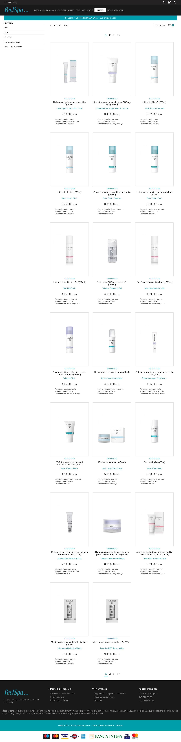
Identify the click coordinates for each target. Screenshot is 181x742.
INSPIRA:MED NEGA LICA (44, 10)
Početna (69, 18)
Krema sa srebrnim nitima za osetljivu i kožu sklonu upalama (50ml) (154, 553)
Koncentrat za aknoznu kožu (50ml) (112, 372)
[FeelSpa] (16, 10)
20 (65, 26)
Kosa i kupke (87, 10)
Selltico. (119, 725)
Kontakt (8, 2)
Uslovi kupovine (57, 697)
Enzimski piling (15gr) (154, 462)
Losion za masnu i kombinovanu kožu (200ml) (154, 193)
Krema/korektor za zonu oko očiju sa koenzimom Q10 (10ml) (69, 553)
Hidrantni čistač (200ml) (154, 102)
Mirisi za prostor (115, 10)
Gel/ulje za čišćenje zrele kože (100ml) (112, 283)
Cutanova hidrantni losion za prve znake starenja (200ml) (69, 373)
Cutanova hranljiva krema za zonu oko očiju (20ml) (154, 373)
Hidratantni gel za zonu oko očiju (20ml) (69, 103)
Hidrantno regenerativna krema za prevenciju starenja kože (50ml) (112, 553)
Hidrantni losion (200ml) (69, 192)
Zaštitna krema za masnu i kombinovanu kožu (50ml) (69, 463)
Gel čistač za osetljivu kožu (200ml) (154, 282)
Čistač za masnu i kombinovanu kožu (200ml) (112, 193)
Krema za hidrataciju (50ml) (112, 462)
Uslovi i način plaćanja (59, 700)
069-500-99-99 (145, 697)
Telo (78, 10)
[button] (163, 2)
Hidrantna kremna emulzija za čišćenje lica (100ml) (112, 103)
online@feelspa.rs (146, 700)
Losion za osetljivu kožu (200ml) (69, 282)
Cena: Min (159, 26)
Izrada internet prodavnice (103, 725)
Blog (15, 2)
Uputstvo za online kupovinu (62, 694)
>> (118, 35)
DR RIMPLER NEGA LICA (64, 10)
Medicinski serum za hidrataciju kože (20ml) (69, 643)
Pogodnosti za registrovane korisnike (110, 694)
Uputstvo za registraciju (104, 697)
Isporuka (98, 700)
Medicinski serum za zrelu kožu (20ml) (112, 642)
